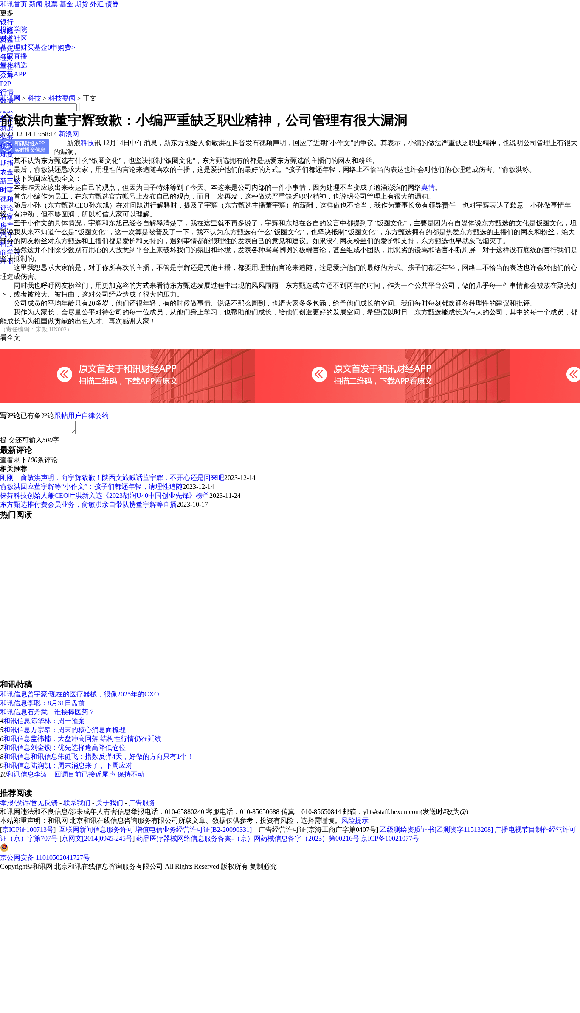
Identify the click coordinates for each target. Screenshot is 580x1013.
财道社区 (13, 38)
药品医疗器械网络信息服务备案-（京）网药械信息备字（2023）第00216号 (247, 838)
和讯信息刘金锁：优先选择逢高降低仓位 (64, 747)
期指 (7, 163)
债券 (112, 4)
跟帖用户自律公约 (81, 415)
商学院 (10, 252)
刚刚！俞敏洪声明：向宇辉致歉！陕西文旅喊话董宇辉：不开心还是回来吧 (112, 477)
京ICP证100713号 (27, 829)
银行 (7, 21)
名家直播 (13, 56)
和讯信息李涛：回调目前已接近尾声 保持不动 (75, 774)
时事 (7, 190)
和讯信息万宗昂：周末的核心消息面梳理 (64, 729)
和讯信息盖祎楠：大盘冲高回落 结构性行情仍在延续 (82, 738)
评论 (7, 207)
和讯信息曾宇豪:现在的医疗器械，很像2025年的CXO (79, 694)
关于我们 (109, 802)
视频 (7, 198)
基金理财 (13, 47)
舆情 (428, 187)
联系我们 (76, 802)
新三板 (10, 181)
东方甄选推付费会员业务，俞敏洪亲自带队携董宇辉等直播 (88, 504)
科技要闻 (62, 98)
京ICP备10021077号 (390, 838)
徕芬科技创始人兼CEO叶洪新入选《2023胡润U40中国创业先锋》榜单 (104, 495)
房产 (7, 225)
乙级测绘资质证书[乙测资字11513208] (436, 829)
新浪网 (69, 133)
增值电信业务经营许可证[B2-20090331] (193, 829)
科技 (34, 98)
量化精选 (13, 65)
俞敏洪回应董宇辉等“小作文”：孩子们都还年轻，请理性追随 (91, 486)
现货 (7, 154)
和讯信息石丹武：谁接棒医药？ (47, 712)
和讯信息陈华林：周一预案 (44, 720)
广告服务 (142, 802)
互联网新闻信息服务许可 (96, 829)
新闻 (35, 4)
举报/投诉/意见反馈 (29, 802)
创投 (7, 145)
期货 (81, 4)
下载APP (13, 74)
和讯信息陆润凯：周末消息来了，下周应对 (67, 765)
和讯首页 (13, 4)
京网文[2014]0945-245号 (97, 838)
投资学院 (13, 29)
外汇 (97, 4)
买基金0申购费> (51, 47)
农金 (7, 172)
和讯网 (10, 98)
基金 (66, 4)
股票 (51, 4)
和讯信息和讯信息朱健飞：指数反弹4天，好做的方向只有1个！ (98, 756)
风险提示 (355, 820)
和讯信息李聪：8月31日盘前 (42, 703)
